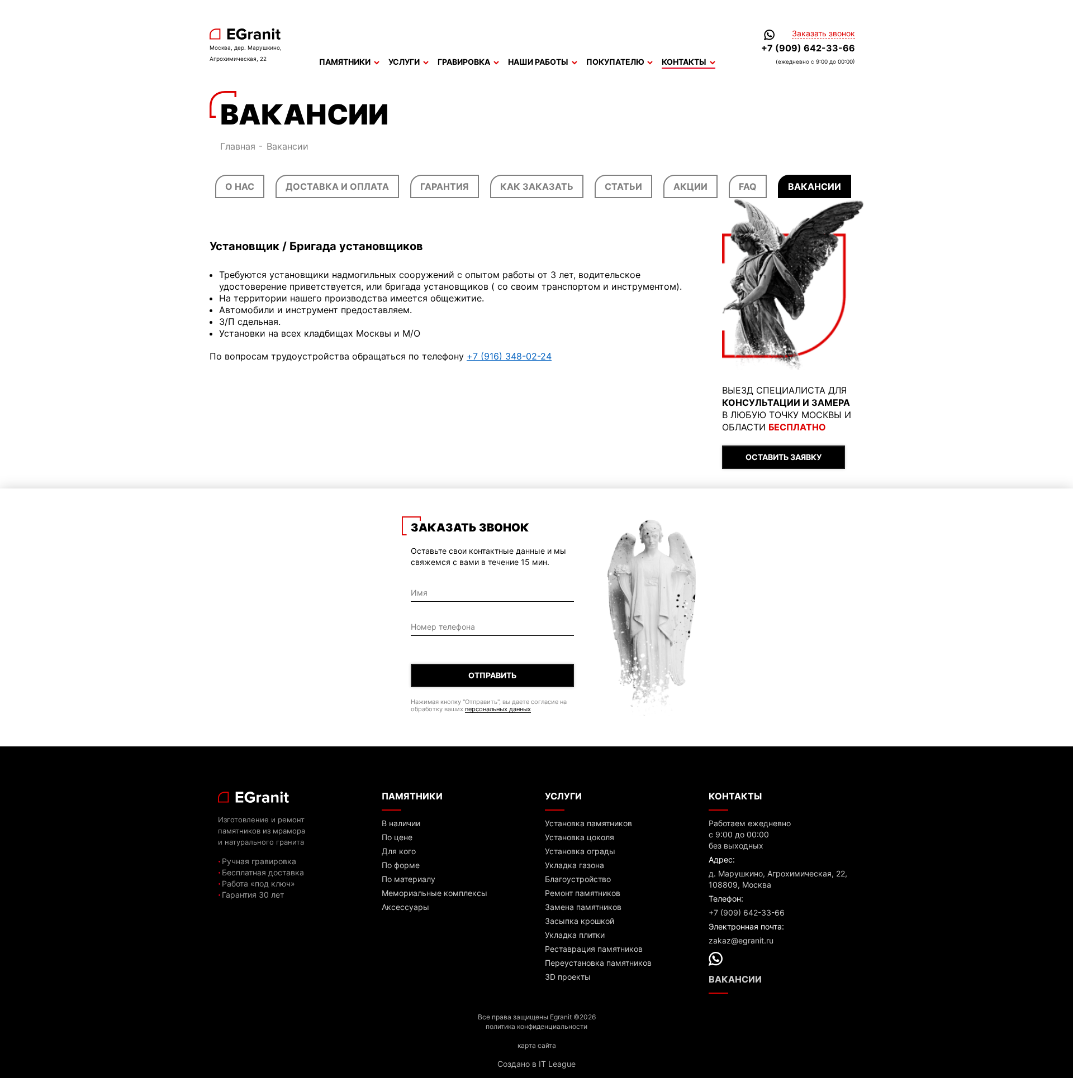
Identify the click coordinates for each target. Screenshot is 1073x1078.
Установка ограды (580, 851)
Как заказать (536, 186)
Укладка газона (574, 865)
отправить (492, 675)
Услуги (404, 61)
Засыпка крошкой (579, 921)
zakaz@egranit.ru (741, 940)
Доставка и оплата (337, 186)
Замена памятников (583, 907)
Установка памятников (588, 823)
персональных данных (498, 709)
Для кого (399, 851)
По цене (397, 837)
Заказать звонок (823, 33)
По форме (401, 865)
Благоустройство (578, 879)
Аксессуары (405, 907)
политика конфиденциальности (536, 1026)
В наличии (401, 823)
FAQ (748, 186)
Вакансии (814, 186)
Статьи (623, 186)
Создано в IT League (536, 1064)
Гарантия (444, 186)
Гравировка (464, 61)
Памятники (345, 61)
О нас (239, 186)
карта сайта (536, 1045)
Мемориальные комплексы (434, 893)
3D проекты (568, 976)
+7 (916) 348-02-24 (509, 356)
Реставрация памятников (594, 949)
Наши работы (538, 61)
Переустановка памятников (598, 962)
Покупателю (615, 61)
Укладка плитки (575, 935)
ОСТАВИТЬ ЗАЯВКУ (784, 457)
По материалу (408, 879)
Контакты (684, 61)
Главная (237, 146)
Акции (690, 186)
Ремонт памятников (582, 893)
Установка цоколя (579, 837)
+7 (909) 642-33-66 (808, 48)
